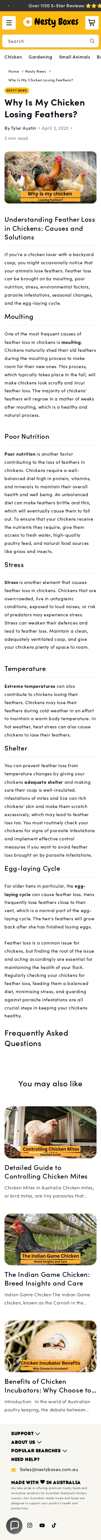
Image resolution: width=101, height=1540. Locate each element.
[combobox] (50, 41)
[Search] (92, 41)
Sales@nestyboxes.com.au (49, 1469)
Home (13, 71)
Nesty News (35, 71)
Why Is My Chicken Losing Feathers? (40, 79)
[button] (9, 23)
